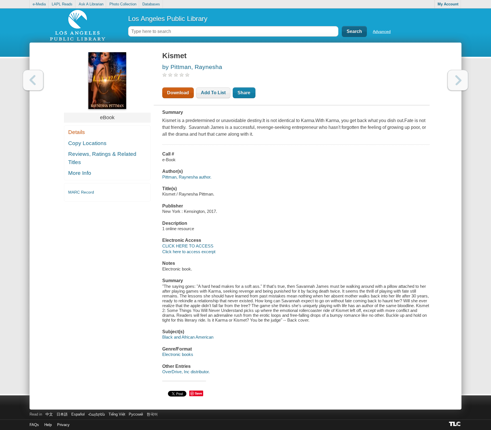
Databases (151, 4)
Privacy (63, 425)
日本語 (62, 414)
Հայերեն (96, 414)
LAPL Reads (62, 4)
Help (48, 425)
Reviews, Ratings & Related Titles (102, 158)
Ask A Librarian (91, 4)
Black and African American (187, 337)
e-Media (39, 4)
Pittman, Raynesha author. (186, 177)
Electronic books (177, 354)
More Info (79, 173)
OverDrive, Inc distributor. (186, 371)
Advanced (382, 31)
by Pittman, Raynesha (192, 67)
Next (458, 80)
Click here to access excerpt (188, 251)
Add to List (213, 92)
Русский (136, 414)
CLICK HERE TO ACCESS (187, 246)
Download (178, 92)
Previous (33, 80)
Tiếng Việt (117, 414)
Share (244, 92)
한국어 (152, 414)
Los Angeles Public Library (167, 18)
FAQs (34, 425)
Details (76, 132)
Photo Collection (122, 4)
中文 (49, 414)
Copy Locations (87, 143)
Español (78, 414)
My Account (448, 4)
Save (198, 393)
